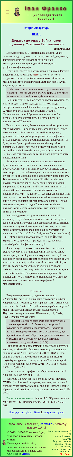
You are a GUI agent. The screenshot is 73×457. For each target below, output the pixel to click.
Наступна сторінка (53, 412)
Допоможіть (46, 424)
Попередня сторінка (20, 412)
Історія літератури (36, 27)
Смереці (26, 454)
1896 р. (36, 34)
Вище (37, 412)
